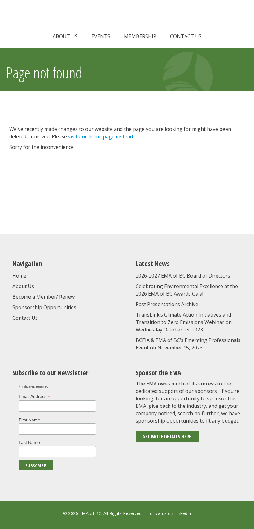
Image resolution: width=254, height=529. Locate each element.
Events (100, 36)
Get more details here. (167, 436)
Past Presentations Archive (167, 304)
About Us (65, 36)
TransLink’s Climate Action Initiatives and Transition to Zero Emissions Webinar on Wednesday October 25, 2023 (184, 322)
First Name (29, 419)
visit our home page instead (100, 136)
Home (19, 275)
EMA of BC (127, 17)
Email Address (34, 396)
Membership (140, 36)
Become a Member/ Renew (43, 296)
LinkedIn (182, 513)
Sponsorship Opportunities (44, 307)
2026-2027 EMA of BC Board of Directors (183, 275)
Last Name (29, 442)
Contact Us (186, 36)
